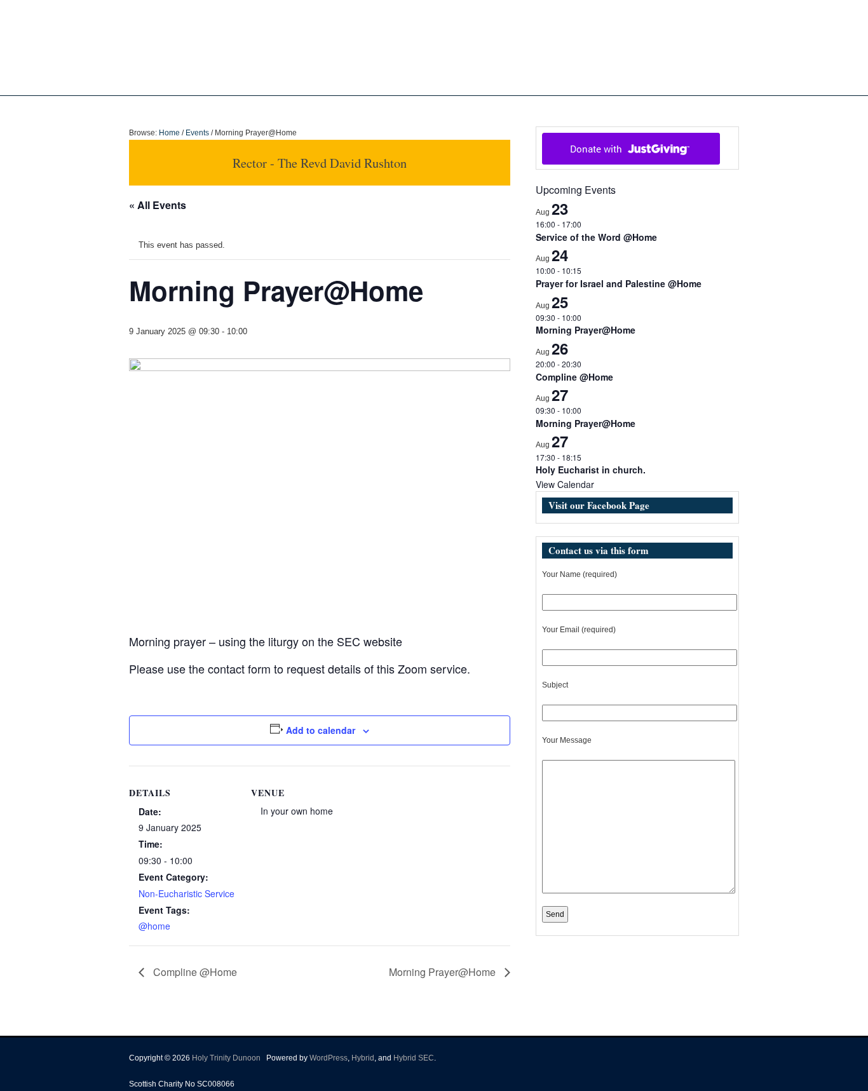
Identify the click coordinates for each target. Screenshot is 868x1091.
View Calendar (565, 484)
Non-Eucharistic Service (186, 893)
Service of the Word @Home (596, 237)
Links (549, 109)
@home (154, 925)
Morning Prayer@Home (443, 972)
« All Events (157, 205)
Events (500, 109)
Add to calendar (320, 730)
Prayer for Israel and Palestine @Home (619, 283)
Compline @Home (194, 972)
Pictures (458, 109)
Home (320, 109)
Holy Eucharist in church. (591, 469)
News (405, 109)
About (357, 109)
